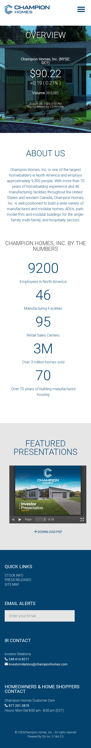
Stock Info (14, 575)
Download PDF (49, 531)
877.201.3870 (18, 705)
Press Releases (18, 580)
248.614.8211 (18, 659)
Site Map (12, 584)
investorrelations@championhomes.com (37, 664)
